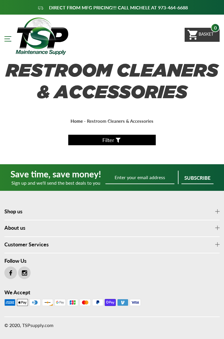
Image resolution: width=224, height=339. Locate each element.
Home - (78, 121)
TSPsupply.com (37, 325)
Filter (108, 140)
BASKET (205, 34)
